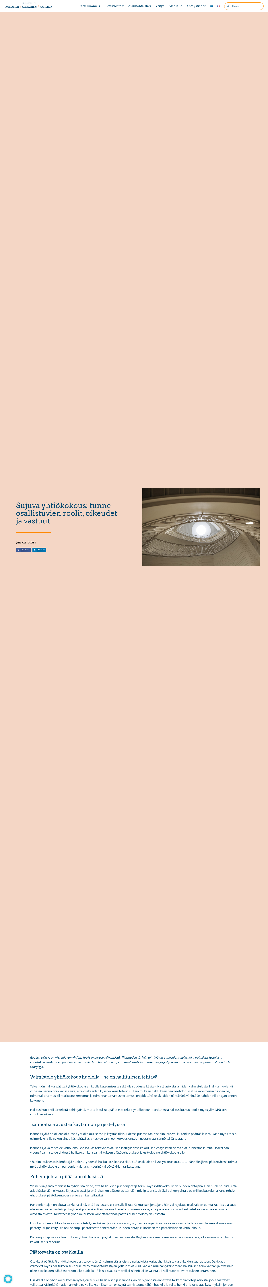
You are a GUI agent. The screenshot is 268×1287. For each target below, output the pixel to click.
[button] (23, 550)
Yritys (160, 6)
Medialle (175, 6)
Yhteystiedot (196, 6)
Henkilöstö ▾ (114, 6)
